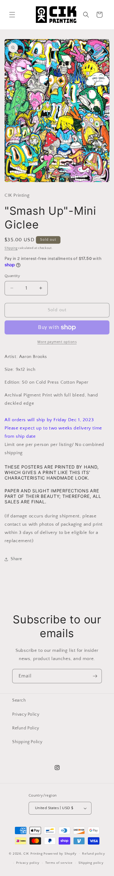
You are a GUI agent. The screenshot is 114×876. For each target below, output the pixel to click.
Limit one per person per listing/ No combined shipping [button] (54, 448)
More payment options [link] (57, 342)
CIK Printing (33, 853)
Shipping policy (91, 863)
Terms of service (59, 863)
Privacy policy (28, 863)
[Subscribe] (95, 676)
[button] (12, 14)
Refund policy (93, 854)
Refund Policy (25, 728)
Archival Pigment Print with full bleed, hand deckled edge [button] (51, 399)
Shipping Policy (27, 741)
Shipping (11, 248)
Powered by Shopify (60, 853)
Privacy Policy (25, 714)
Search (19, 700)
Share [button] (16, 559)
